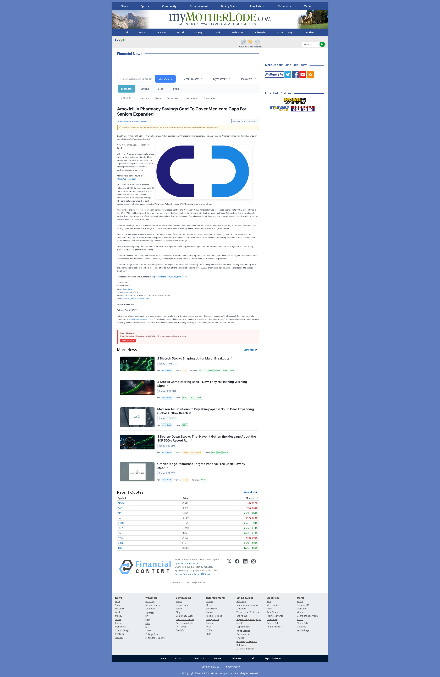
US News (161, 32)
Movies (209, 601)
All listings (241, 601)
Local (125, 32)
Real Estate (257, 6)
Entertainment (199, 6)
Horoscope (211, 608)
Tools (176, 88)
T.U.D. (300, 619)
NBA (147, 623)
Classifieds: (273, 597)
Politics (118, 623)
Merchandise (273, 605)
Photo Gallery (304, 623)
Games (209, 612)
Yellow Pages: (304, 630)
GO (219, 452)
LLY (205, 370)
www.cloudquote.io (188, 563)
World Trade (195, 452)
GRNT (203, 480)
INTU (185, 398)
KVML (208, 626)
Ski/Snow (150, 608)
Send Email (128, 289)
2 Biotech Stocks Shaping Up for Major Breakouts (195, 358)
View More (250, 349)
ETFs (161, 88)
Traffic (217, 32)
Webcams (237, 32)
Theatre (210, 605)
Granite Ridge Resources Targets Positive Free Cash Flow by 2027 (201, 466)
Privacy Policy (182, 574)
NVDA (121, 537)
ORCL (120, 542)
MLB (147, 619)
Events (179, 601)
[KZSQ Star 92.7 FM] (278, 108)
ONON (225, 452)
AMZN (121, 503)
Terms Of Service (203, 574)
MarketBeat (166, 370)
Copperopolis (243, 626)
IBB (200, 370)
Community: (183, 597)
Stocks (145, 88)
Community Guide (185, 615)
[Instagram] (253, 567)
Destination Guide (185, 619)
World (180, 32)
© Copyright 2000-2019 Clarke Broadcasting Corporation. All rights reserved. (220, 673)
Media (307, 6)
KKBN (208, 633)
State (142, 32)
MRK (211, 370)
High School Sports (154, 637)
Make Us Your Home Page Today (286, 65)
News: (119, 597)
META (120, 527)
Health (179, 608)
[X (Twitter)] (229, 567)
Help (253, 658)
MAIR (185, 425)
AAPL (120, 508)
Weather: (151, 597)
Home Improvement (246, 641)
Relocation (241, 645)
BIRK (214, 452)
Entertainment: (215, 597)
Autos (269, 608)
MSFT (120, 532)
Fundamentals (243, 634)
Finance (240, 637)
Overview (144, 98)
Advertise (236, 658)
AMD (120, 513)
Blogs (178, 612)
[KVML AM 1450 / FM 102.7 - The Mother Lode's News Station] (295, 100)
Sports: (149, 612)
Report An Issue (272, 658)
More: (300, 597)
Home (163, 658)
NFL (147, 616)
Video (300, 612)
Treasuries (209, 98)
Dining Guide (229, 6)
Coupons (301, 626)
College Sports (152, 634)
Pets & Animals (274, 626)
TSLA (120, 547)
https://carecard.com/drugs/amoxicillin (169, 277)
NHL (147, 627)
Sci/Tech (119, 633)
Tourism (309, 32)
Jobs (269, 601)
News (124, 6)
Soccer (148, 630)
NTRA (225, 370)
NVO (232, 370)
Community (169, 6)
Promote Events (275, 615)
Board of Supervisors (307, 615)
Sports (145, 6)
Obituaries (260, 32)
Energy (185, 480)
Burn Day (149, 601)
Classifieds (284, 6)
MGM (199, 398)
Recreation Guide (184, 623)
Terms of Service (209, 666)
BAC (120, 518)
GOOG (121, 523)
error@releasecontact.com (141, 319)
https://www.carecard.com (137, 298)
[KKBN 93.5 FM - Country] (302, 108)
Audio (300, 601)
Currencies (172, 98)
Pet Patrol (181, 626)
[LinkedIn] (245, 567)
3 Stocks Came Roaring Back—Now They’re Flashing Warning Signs (202, 384)
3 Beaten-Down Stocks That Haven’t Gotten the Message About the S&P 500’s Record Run (206, 438)
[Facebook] (237, 567)
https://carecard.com (126, 179)
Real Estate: (243, 630)
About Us (180, 658)
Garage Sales (273, 623)
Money (198, 32)
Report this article (128, 340)
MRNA (217, 370)
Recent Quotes (191, 78)
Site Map (217, 658)
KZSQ (209, 630)
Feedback (199, 658)
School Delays (285, 32)
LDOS (192, 398)
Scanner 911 (303, 605)
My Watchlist (220, 78)
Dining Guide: (244, 597)
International (191, 98)
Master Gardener (245, 648)
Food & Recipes (214, 615)
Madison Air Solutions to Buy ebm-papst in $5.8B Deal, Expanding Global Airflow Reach (205, 411)
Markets (126, 88)
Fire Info (180, 630)
